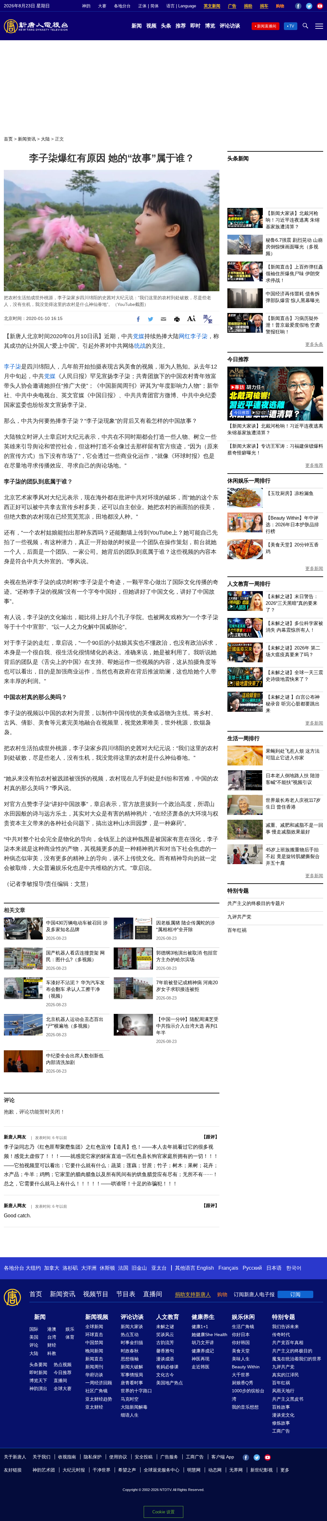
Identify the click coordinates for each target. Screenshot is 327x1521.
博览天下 (38, 1380)
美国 (33, 1337)
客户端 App (222, 1456)
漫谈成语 (165, 1358)
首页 (8, 138)
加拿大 (51, 1268)
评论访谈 (230, 25)
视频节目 (96, 1293)
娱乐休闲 (243, 1317)
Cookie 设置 (163, 1512)
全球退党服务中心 (161, 1469)
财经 (51, 1345)
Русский (252, 1268)
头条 (166, 25)
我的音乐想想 (245, 1407)
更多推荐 (314, 465)
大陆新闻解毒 (134, 1407)
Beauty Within (246, 1366)
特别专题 (238, 891)
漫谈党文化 (283, 1415)
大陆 (45, 138)
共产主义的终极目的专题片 (256, 903)
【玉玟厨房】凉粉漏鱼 (290, 493)
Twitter (309, 6)
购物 (280, 6)
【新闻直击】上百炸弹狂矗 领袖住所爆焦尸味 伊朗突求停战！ (294, 273)
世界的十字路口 (136, 1390)
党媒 (138, 336)
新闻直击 (94, 1358)
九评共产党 (239, 916)
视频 (151, 25)
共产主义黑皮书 (287, 1399)
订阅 (295, 1294)
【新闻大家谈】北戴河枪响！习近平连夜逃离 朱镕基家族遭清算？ (293, 219)
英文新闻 (212, 6)
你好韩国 (241, 1342)
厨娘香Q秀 (242, 1382)
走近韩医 (200, 1366)
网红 (184, 336)
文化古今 (165, 1374)
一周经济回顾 (98, 1382)
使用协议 (118, 1456)
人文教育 (167, 1317)
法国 (123, 1268)
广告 (232, 6)
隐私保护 (93, 1456)
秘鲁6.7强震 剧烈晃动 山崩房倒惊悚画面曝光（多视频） (294, 246)
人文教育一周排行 (248, 584)
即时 (195, 25)
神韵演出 (38, 1388)
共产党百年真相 (287, 1342)
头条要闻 (38, 1364)
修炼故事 (281, 1423)
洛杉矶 (70, 1268)
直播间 (152, 1293)
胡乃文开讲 (203, 1342)
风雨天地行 (283, 1390)
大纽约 (33, 1268)
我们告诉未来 (285, 1326)
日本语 (274, 1268)
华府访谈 (94, 1374)
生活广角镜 (243, 1326)
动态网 (215, 1469)
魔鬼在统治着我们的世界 (296, 1358)
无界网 (236, 1469)
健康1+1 (200, 1326)
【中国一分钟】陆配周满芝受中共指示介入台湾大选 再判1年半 (187, 1025)
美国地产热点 (169, 1382)
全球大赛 (63, 1388)
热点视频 (63, 1364)
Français (228, 1268)
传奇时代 (281, 1334)
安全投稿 (144, 1456)
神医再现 (200, 1358)
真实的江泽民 (285, 1374)
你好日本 (241, 1334)
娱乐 (69, 1329)
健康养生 (203, 1317)
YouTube (320, 6)
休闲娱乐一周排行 (248, 481)
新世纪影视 (261, 1469)
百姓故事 (281, 1407)
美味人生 (241, 1358)
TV (291, 26)
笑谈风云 (165, 1334)
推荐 (181, 25)
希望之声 (127, 1469)
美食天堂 (241, 1350)
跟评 (210, 1136)
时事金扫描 (132, 1342)
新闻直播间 (266, 26)
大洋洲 (88, 1268)
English (205, 1268)
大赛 (102, 6)
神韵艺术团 (44, 1469)
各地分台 (122, 6)
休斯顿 (107, 1268)
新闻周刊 (94, 1366)
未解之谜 (165, 1326)
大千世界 (241, 1374)
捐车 (264, 6)
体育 (69, 1337)
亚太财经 (94, 1407)
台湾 (51, 1337)
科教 (51, 1353)
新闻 (137, 25)
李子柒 (199, 336)
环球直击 (94, 1334)
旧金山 (139, 1268)
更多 (284, 1469)
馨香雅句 (165, 1350)
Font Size (191, 318)
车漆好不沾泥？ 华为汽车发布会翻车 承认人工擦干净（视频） (75, 989)
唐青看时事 (132, 1382)
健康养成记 (203, 1350)
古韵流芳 (165, 1342)
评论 (33, 1345)
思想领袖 (130, 1358)
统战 (140, 346)
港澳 (51, 1329)
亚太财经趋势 (98, 1399)
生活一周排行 (243, 738)
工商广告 (281, 1431)
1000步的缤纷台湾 (248, 1394)
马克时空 (130, 1399)
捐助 (248, 6)
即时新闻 (38, 1372)
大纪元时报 (74, 1469)
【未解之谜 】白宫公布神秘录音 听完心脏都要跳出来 (293, 703)
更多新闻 (314, 568)
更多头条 (314, 344)
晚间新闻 (94, 1350)
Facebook (298, 6)
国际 (33, 1329)
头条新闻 (238, 159)
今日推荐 (238, 359)
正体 (142, 6)
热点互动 (130, 1334)
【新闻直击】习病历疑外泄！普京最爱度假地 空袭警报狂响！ (293, 325)
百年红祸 (237, 930)
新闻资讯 (27, 138)
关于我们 (41, 1456)
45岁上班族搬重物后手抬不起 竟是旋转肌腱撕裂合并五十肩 (293, 856)
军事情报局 (132, 1374)
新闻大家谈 (132, 1326)
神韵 (86, 6)
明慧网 (194, 1469)
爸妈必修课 (167, 1366)
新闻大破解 (132, 1366)
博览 (210, 25)
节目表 (125, 1293)
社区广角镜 (96, 1390)
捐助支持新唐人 (193, 1294)
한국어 (293, 1268)
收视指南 (67, 1456)
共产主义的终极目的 (292, 1350)
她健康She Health (209, 1334)
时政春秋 (130, 1350)
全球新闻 (94, 1326)
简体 (154, 6)
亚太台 (159, 1268)
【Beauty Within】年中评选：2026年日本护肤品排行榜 (292, 524)
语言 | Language (181, 6)
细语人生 (130, 1415)
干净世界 (101, 1469)
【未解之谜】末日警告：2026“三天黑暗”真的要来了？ (292, 603)
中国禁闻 (94, 1342)
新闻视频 (96, 1317)
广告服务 (169, 1456)
